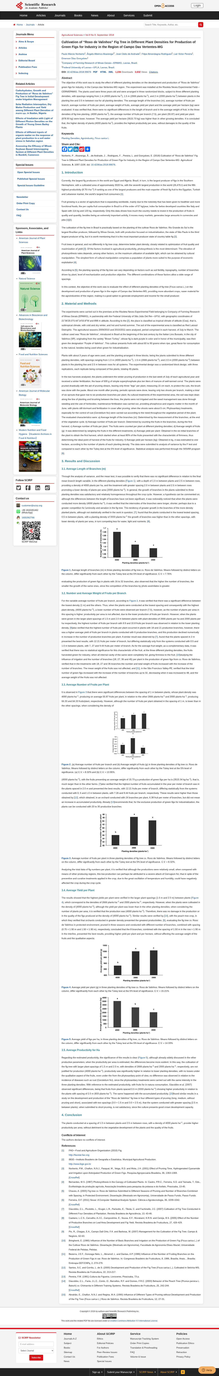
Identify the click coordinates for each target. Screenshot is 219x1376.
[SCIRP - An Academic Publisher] (36, 5)
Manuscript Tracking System (144, 1338)
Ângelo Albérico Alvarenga (100, 54)
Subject (67, 1343)
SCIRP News (146, 1372)
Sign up (96, 1372)
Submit (147, 15)
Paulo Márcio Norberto (73, 54)
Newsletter (22, 197)
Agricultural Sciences (72, 35)
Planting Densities (71, 138)
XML (111, 72)
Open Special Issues (28, 172)
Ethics (100, 1338)
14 (166, 915)
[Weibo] (47, 487)
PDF (95, 72)
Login (197, 5)
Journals (60, 15)
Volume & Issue (138, 1356)
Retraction (181, 1352)
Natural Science (27, 278)
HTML (103, 72)
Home (23, 15)
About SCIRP (106, 1333)
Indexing (23, 73)
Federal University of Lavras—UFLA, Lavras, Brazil (88, 67)
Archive (23, 54)
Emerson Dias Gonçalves (74, 58)
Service (135, 1333)
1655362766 (28, 517)
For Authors (103, 1347)
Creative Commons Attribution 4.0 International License (133, 1321)
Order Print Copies (139, 1343)
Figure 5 (143, 1057)
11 (138, 668)
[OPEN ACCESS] (164, 5)
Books (78, 15)
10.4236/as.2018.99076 (79, 72)
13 (113, 802)
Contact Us (23, 209)
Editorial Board (27, 60)
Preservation (182, 1347)
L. (102, 138)
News (94, 15)
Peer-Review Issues (107, 1352)
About (111, 15)
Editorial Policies (105, 1343)
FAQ (19, 215)
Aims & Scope (26, 41)
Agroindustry (87, 138)
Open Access (183, 1338)
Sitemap (68, 1352)
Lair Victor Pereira (183, 54)
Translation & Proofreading (143, 1347)
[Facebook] (28, 487)
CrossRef (74, 1177)
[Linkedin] (37, 487)
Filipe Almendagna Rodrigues (157, 54)
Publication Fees (28, 67)
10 (178, 654)
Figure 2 (133, 600)
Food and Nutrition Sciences (33, 354)
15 (171, 1093)
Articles (41, 15)
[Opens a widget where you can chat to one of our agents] (207, 1370)
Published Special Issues (31, 178)
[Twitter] (18, 487)
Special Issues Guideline (30, 185)
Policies (181, 1333)
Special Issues (104, 1361)
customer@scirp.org (32, 505)
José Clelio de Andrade (127, 54)
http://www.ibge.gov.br (80, 1164)
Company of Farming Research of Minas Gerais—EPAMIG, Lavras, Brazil (100, 63)
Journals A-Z (70, 1338)
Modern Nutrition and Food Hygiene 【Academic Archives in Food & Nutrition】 (35, 434)
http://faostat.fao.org (79, 1155)
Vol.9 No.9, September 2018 (99, 35)
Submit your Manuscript (119, 1372)
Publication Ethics (185, 1343)
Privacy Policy (183, 1356)
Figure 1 (130, 481)
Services (129, 15)
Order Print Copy (26, 203)
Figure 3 (82, 692)
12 (76, 797)
